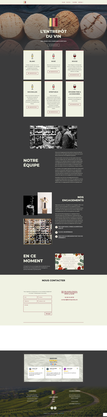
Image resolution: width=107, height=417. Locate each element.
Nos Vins (68, 2)
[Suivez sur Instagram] (55, 408)
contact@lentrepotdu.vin (74, 403)
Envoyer (48, 313)
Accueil (63, 2)
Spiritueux (80, 2)
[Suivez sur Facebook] (52, 408)
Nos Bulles (75, 2)
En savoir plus (53, 45)
